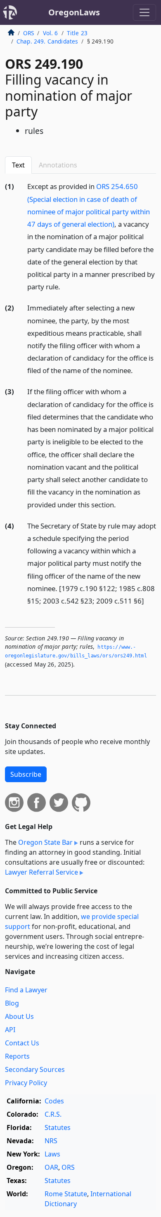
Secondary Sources (35, 1069)
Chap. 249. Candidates (47, 41)
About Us (19, 1016)
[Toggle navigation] (144, 12)
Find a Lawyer (26, 989)
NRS (51, 1140)
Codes (54, 1100)
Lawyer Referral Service (41, 872)
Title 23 (77, 33)
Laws (52, 1154)
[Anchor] (65, 286)
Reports (17, 1056)
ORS (28, 33)
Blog (12, 1003)
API (10, 1029)
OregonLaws (74, 12)
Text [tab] (18, 165)
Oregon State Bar (45, 842)
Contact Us (22, 1042)
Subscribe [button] (25, 774)
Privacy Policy (26, 1082)
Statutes (58, 1127)
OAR (51, 1167)
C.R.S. (53, 1114)
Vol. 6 (50, 33)
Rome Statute (66, 1193)
